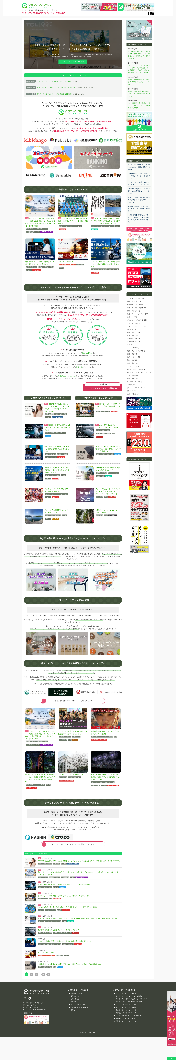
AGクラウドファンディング (67, 264)
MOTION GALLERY (46, 232)
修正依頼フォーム (76, 996)
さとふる (75, 740)
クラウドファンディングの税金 (126, 1007)
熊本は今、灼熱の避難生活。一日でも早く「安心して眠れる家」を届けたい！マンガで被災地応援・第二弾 (106, 221)
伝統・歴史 (131, 335)
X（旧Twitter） (63, 376)
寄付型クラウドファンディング (126, 1013)
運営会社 (73, 1010)
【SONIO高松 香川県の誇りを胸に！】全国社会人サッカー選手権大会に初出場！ (73, 221)
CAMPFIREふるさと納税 (99, 740)
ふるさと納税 (30, 232)
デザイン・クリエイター (135, 388)
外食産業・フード (42, 228)
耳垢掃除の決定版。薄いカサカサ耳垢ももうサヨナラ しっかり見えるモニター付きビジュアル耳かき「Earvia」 (79, 861)
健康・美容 (63, 414)
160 (43, 974)
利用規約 (73, 1002)
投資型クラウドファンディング (126, 1021)
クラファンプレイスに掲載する (102, 387)
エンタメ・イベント (51, 494)
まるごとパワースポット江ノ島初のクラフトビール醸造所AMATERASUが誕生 (139, 200)
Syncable (94, 229)
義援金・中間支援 (97, 226)
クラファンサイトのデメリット (126, 1004)
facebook (73, 376)
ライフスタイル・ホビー (135, 326)
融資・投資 (80, 264)
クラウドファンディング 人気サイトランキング (131, 999)
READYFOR (36, 270)
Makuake (48, 436)
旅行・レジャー (132, 357)
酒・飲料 (130, 329)
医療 (128, 345)
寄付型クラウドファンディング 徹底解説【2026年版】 (55, 94)
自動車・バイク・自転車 (99, 269)
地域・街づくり (30, 228)
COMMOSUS (112, 515)
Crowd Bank (112, 496)
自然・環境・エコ (31, 267)
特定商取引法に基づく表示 (79, 1007)
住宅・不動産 (131, 394)
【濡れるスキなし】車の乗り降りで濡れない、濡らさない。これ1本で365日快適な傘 (108, 448)
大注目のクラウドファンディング (73, 189)
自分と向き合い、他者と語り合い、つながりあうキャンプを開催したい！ (139, 176)
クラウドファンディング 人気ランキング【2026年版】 (55, 81)
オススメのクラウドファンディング (47, 398)
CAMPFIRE (62, 229)
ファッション (76, 736)
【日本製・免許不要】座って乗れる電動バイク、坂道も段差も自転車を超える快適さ (106, 264)
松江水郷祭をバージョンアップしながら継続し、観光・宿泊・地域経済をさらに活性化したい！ (106, 777)
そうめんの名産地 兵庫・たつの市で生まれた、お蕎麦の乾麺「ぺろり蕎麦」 (139, 167)
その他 (64, 515)
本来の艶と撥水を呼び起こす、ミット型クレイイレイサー (59, 930)
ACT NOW (55, 518)
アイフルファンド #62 (66, 262)
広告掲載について (76, 993)
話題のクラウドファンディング (98, 398)
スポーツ (61, 226)
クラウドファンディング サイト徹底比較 (129, 996)
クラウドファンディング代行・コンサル (129, 1002)
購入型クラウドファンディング (126, 1010)
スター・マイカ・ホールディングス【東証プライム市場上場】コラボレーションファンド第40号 (107, 491)
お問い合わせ (75, 999)
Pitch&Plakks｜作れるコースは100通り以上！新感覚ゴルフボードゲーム (139, 191)
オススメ (28, 270)
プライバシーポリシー (78, 1004)
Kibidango (99, 436)
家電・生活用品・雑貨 (51, 414)
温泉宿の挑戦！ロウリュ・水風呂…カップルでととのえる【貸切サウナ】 (139, 208)
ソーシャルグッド (71, 226)
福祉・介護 (131, 360)
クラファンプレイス (89, 1033)
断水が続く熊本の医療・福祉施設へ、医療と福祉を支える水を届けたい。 (56, 448)
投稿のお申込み (87, 353)
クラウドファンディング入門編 (126, 993)
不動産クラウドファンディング (137, 372)
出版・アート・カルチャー (53, 515)
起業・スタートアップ (134, 351)
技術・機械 (131, 378)
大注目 (37, 232)
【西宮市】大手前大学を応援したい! (71, 774)
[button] (26, 44)
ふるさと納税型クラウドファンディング (129, 1015)
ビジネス (130, 391)
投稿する (79, 367)
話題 (108, 411)
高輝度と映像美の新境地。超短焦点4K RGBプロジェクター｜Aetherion (57, 427)
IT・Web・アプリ (133, 381)
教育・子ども (63, 777)
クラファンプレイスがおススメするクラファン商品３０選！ (57, 87)
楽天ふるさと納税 (31, 788)
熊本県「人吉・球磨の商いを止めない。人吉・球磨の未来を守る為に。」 (108, 406)
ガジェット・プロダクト (135, 320)
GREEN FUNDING (57, 417)
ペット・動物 (131, 348)
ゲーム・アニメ (63, 494)
